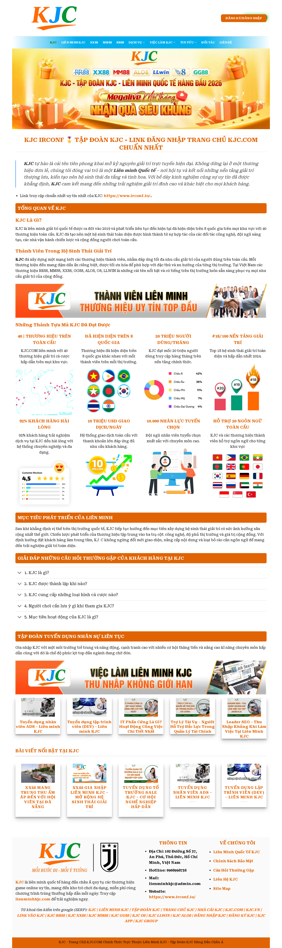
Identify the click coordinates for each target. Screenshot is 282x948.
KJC (53, 42)
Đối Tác (208, 42)
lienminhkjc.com (32, 899)
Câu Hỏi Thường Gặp (233, 870)
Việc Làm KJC (161, 42)
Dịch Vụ (135, 42)
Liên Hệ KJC (225, 879)
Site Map (221, 889)
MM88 (107, 42)
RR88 (120, 42)
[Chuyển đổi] (19, 573)
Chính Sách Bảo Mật (233, 861)
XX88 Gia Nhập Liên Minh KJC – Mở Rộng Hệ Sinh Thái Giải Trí (89, 797)
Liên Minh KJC (73, 42)
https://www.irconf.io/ (127, 196)
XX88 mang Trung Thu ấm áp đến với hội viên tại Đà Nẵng (38, 797)
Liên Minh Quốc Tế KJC (236, 852)
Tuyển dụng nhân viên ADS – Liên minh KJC (192, 792)
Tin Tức (187, 42)
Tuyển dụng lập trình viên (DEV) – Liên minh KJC (244, 792)
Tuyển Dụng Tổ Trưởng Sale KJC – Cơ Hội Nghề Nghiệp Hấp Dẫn (141, 797)
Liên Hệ (226, 42)
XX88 (94, 42)
